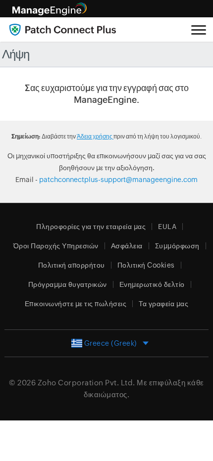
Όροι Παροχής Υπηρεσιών (56, 245)
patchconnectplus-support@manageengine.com (118, 180)
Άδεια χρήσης (95, 136)
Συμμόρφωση (177, 245)
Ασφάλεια (127, 245)
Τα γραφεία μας (163, 303)
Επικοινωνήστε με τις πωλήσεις (76, 303)
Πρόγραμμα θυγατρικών (67, 284)
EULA (167, 226)
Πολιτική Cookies (146, 265)
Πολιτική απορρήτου (71, 265)
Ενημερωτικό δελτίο (152, 284)
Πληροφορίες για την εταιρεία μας (91, 226)
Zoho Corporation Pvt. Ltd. (86, 382)
